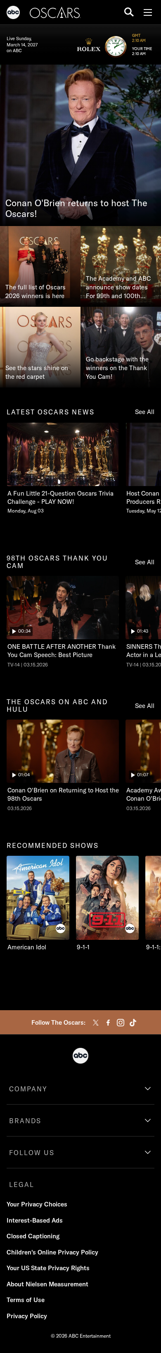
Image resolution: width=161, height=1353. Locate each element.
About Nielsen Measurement (47, 1284)
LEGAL (21, 1184)
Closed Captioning (33, 1236)
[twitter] (95, 1022)
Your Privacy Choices (37, 1204)
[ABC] (13, 14)
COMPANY (28, 1089)
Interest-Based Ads (35, 1220)
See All (144, 412)
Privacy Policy (27, 1316)
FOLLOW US (31, 1152)
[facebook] (108, 1022)
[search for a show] (129, 12)
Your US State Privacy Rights (48, 1268)
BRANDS (25, 1120)
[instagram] (120, 1022)
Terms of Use (26, 1300)
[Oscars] (55, 14)
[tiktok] (133, 1022)
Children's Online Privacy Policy (52, 1252)
